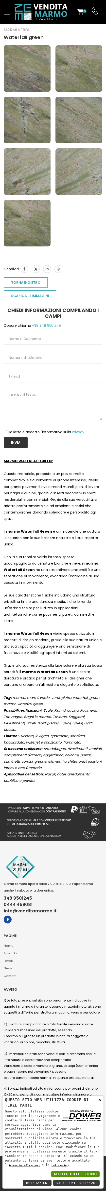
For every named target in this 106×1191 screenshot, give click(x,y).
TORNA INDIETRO (25, 282)
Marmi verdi (16, 30)
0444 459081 (18, 904)
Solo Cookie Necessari (76, 1183)
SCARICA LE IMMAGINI (30, 295)
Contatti (10, 976)
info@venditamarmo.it (30, 911)
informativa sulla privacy (24, 1165)
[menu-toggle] (7, 12)
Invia (15, 442)
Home (9, 945)
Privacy (78, 432)
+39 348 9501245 (46, 325)
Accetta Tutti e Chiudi (75, 1174)
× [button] (99, 1099)
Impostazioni (37, 1183)
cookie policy (60, 1165)
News (8, 968)
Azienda (10, 953)
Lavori (8, 961)
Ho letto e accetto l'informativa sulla (46, 432)
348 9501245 (18, 898)
